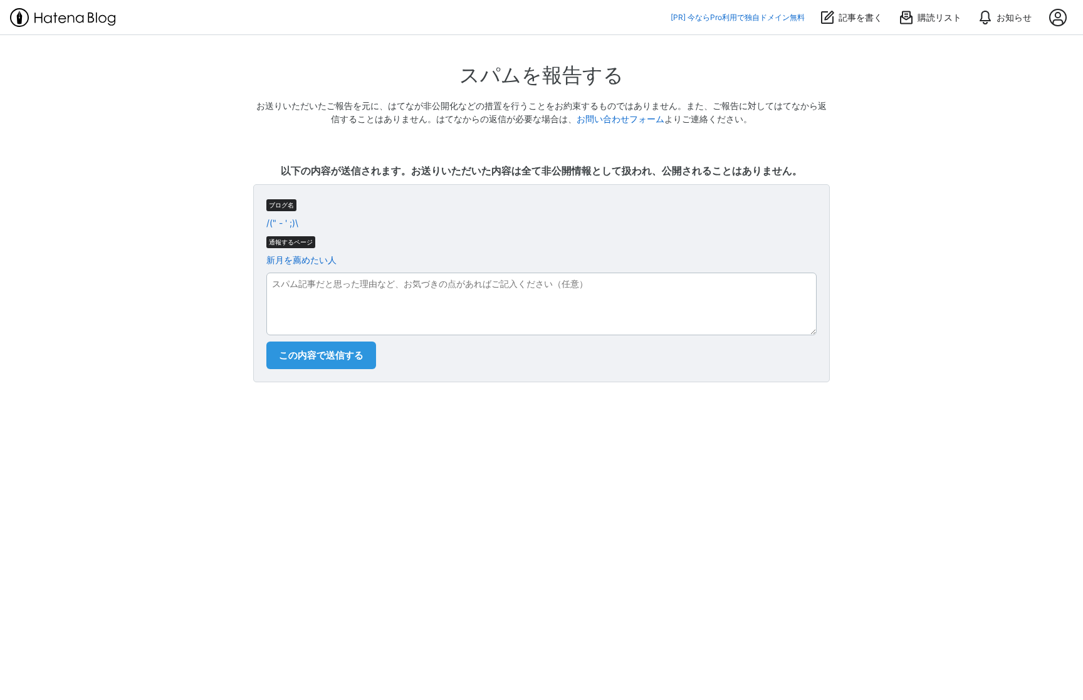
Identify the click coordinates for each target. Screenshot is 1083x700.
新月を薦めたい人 (301, 259)
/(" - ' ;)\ (282, 222)
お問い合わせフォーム (620, 118)
